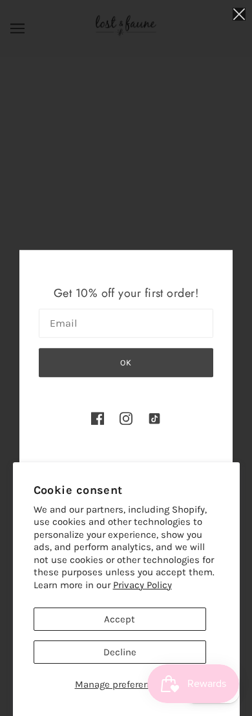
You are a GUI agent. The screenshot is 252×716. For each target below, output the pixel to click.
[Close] (239, 14)
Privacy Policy (142, 585)
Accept (119, 619)
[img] (97, 418)
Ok (126, 362)
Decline (119, 652)
